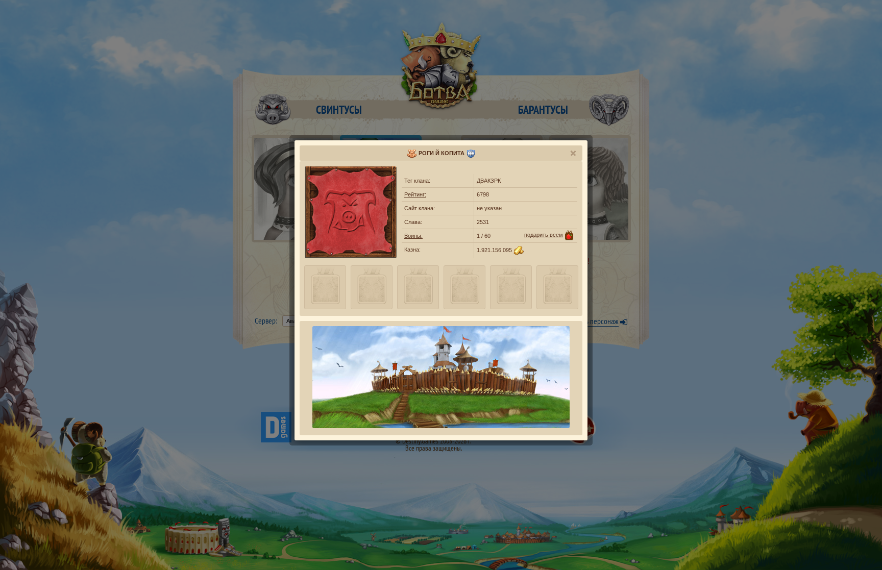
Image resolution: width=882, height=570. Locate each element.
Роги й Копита (441, 153)
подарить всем (543, 234)
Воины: (413, 236)
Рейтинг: (415, 194)
